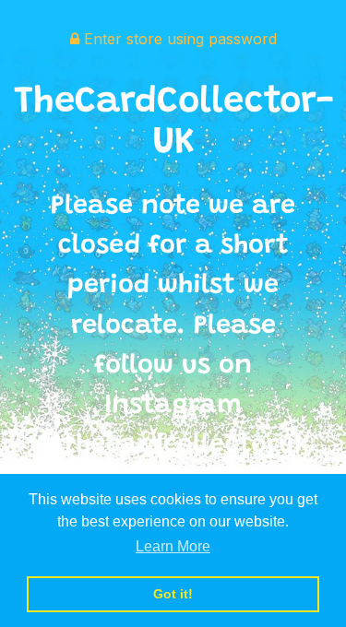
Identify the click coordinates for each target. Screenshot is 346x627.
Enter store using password (178, 39)
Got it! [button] (173, 593)
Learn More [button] (173, 546)
